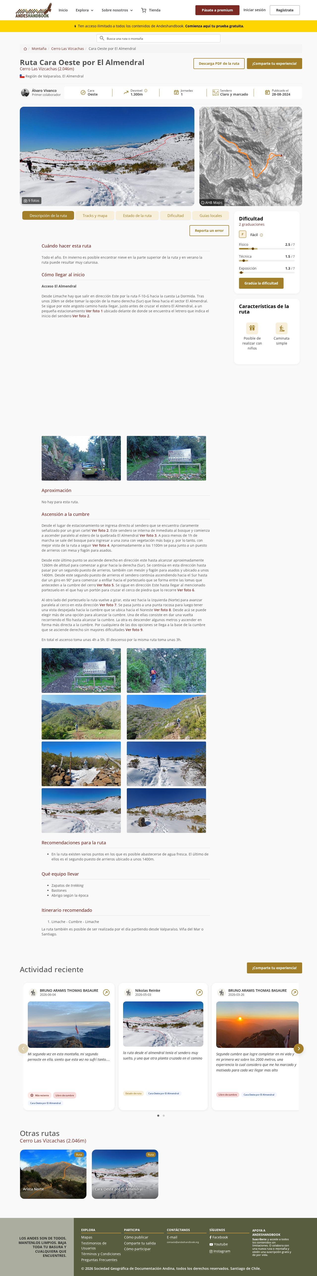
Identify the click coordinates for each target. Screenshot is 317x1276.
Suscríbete (259, 1239)
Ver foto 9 (134, 629)
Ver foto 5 (105, 585)
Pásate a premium (217, 10)
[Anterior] (23, 1049)
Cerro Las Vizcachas (67, 48)
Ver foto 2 (80, 316)
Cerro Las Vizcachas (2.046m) (47, 69)
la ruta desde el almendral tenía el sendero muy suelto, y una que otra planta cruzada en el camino (162, 1055)
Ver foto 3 (148, 535)
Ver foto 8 (162, 609)
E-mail (172, 1237)
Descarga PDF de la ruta (219, 63)
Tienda (154, 10)
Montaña (39, 48)
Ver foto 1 (94, 311)
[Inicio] (25, 48)
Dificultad (175, 215)
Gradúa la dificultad (261, 283)
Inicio (63, 10)
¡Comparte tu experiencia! (274, 63)
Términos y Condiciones (101, 1253)
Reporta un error (209, 230)
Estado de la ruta (137, 215)
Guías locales (211, 215)
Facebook (220, 1237)
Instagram (221, 1251)
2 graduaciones (251, 224)
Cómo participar (137, 1248)
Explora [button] (82, 10)
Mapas (86, 1237)
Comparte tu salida (140, 1243)
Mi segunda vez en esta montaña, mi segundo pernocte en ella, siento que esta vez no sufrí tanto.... (69, 1057)
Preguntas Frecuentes (99, 1259)
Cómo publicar (136, 1237)
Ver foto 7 (108, 605)
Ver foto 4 (100, 545)
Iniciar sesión (254, 9)
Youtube (221, 1244)
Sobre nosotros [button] (115, 10)
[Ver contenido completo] (106, 992)
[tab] (126, 255)
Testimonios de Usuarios (93, 1245)
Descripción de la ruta (48, 215)
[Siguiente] (299, 1049)
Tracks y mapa (95, 215)
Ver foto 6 (185, 590)
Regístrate (284, 10)
